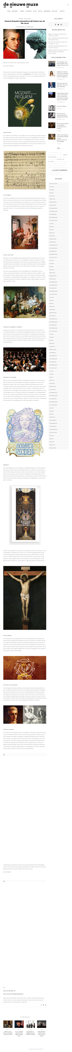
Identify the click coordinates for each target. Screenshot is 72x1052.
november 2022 (53, 321)
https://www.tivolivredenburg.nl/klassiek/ (13, 994)
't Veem (64, 161)
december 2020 (53, 392)
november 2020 (53, 395)
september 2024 (53, 254)
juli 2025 (51, 223)
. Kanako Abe (55, 165)
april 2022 (51, 343)
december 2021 (53, 355)
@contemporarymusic (61, 157)
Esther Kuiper (6, 1000)
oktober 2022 (52, 325)
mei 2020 (51, 414)
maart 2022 (52, 346)
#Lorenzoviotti (51, 174)
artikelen (29, 11)
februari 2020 (52, 420)
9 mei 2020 (59, 108)
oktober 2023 (52, 288)
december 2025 (53, 208)
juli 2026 (51, 186)
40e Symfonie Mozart (11, 998)
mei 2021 (51, 377)
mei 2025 (51, 229)
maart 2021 (52, 383)
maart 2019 (52, 444)
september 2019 (53, 429)
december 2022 (53, 318)
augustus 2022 (53, 331)
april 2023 (51, 306)
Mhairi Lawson (20, 1000)
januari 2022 (52, 352)
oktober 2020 (53, 398)
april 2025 (51, 232)
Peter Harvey (40, 1000)
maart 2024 (52, 272)
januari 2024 (52, 278)
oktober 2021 (52, 361)
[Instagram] (61, 24)
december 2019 (53, 423)
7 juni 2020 (59, 131)
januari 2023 (52, 315)
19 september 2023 (61, 89)
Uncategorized (27, 19)
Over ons (54, 11)
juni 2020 (51, 411)
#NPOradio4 (62, 167)
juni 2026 (51, 189)
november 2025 (53, 211)
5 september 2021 (60, 79)
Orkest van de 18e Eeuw (30, 1000)
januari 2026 (52, 205)
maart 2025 (52, 235)
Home (8, 11)
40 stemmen (59, 154)
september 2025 (53, 217)
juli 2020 (51, 408)
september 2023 (53, 291)
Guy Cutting (13, 1000)
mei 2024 (51, 266)
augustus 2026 (53, 183)
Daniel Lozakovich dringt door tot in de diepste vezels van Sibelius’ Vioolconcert (58, 51)
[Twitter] (58, 24)
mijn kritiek (27, 74)
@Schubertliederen (52, 154)
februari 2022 (52, 349)
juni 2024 (51, 263)
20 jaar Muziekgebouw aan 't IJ (55, 152)
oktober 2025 (52, 214)
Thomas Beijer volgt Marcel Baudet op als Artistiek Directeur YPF (62, 63)
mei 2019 (51, 438)
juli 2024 (51, 260)
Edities (40, 11)
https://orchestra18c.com (9, 991)
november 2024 (53, 248)
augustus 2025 (53, 220)
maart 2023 (52, 309)
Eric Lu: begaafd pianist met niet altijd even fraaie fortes (19, 1033)
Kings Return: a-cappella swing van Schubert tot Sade (30, 1033)
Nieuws (22, 11)
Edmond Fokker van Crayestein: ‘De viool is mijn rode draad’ (62, 85)
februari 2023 (52, 312)
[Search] (68, 5)
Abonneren (47, 11)
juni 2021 (51, 374)
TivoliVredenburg (16, 1002)
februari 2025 (52, 239)
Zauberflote (24, 1002)
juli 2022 (51, 334)
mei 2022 (51, 340)
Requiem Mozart (7, 1002)
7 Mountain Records (55, 163)
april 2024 (51, 269)
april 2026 (51, 196)
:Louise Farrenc (59, 170)
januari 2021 (52, 389)
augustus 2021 (53, 368)
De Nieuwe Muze (21, 27)
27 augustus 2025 (61, 119)
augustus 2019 (53, 432)
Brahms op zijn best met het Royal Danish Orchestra (7, 1033)
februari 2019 (52, 447)
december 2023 (53, 282)
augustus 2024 (53, 257)
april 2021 (51, 380)
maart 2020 (52, 417)
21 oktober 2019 (60, 67)
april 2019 (51, 441)
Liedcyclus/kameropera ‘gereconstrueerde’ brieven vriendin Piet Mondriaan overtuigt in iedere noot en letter (62, 96)
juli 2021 (51, 371)
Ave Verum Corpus (22, 998)
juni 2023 (51, 300)
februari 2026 (52, 202)
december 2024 (53, 245)
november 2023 (53, 285)
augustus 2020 (53, 404)
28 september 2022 (61, 102)
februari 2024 (52, 275)
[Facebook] (55, 24)
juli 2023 (51, 297)
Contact (62, 11)
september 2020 (53, 401)
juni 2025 (51, 226)
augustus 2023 (53, 294)
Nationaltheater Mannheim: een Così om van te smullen (41, 1033)
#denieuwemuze (58, 174)
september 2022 (53, 328)
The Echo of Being (61, 106)
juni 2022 (51, 337)
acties (35, 11)
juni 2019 (51, 435)
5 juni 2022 (59, 144)
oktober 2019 (52, 426)
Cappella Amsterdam (32, 998)
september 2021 (53, 364)
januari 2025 (52, 242)
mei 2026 (51, 192)
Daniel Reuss (41, 998)
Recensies (15, 11)
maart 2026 (52, 199)
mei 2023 (51, 303)
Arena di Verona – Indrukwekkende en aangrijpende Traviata (62, 115)
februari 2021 (52, 386)
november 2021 (53, 358)
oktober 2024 (52, 251)
